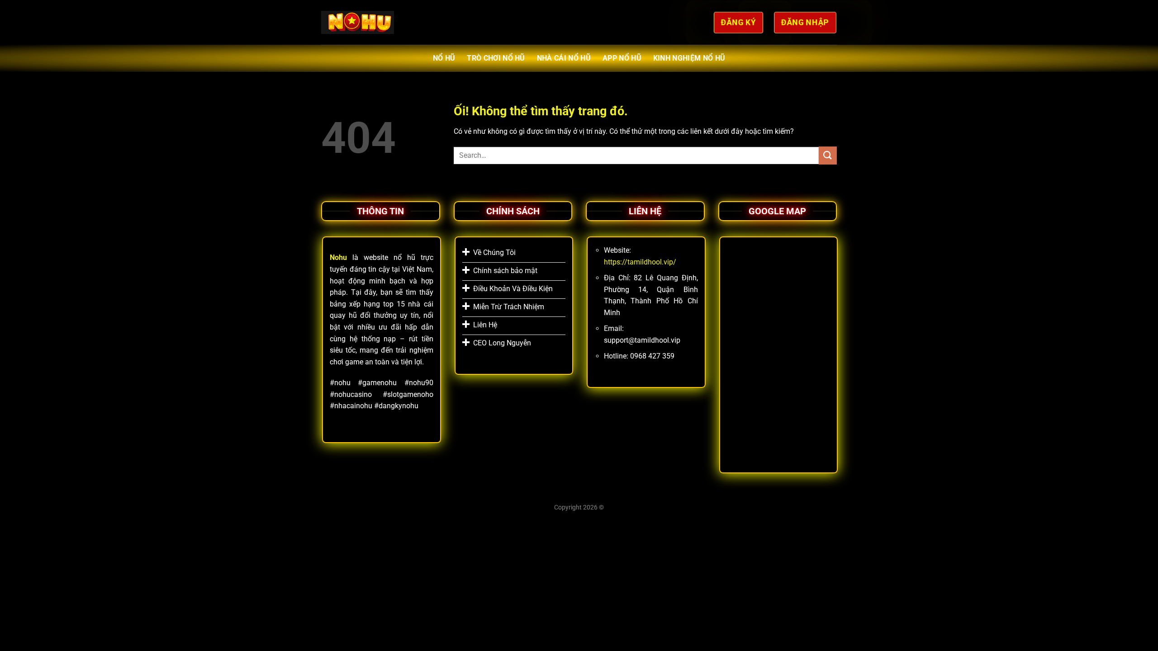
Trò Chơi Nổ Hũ (496, 58)
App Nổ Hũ (622, 58)
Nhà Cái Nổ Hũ (564, 58)
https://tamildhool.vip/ (640, 262)
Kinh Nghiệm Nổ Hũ (689, 58)
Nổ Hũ (444, 58)
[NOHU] (357, 22)
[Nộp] (828, 155)
